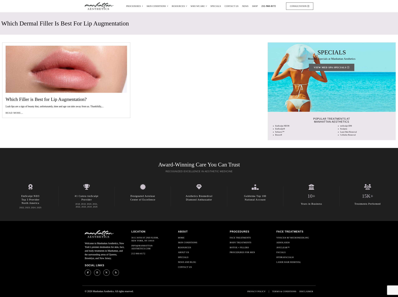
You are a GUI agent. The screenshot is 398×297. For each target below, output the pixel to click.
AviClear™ (283, 247)
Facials (281, 252)
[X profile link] (106, 272)
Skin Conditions (187, 242)
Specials (216, 6)
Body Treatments (240, 242)
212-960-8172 (138, 253)
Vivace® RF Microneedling (292, 238)
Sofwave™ (279, 132)
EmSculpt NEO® (282, 126)
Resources (184, 247)
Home (181, 238)
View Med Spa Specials (330, 67)
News (245, 6)
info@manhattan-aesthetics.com (142, 247)
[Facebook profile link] (88, 272)
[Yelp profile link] (116, 272)
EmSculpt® (280, 129)
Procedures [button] (133, 6)
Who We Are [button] (198, 6)
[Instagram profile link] (97, 272)
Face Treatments (240, 238)
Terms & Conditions (284, 291)
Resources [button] (178, 6)
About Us (183, 252)
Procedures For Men (242, 252)
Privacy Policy (256, 291)
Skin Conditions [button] (157, 6)
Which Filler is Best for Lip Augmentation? (46, 99)
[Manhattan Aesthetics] (99, 6)
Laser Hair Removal (348, 132)
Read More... (14, 113)
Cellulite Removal (348, 135)
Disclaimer (306, 291)
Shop (255, 6)
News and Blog (187, 262)
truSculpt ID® (346, 126)
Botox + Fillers (239, 247)
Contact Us (231, 6)
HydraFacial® (285, 257)
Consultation (298, 6)
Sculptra (343, 129)
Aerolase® (283, 242)
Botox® (278, 135)
